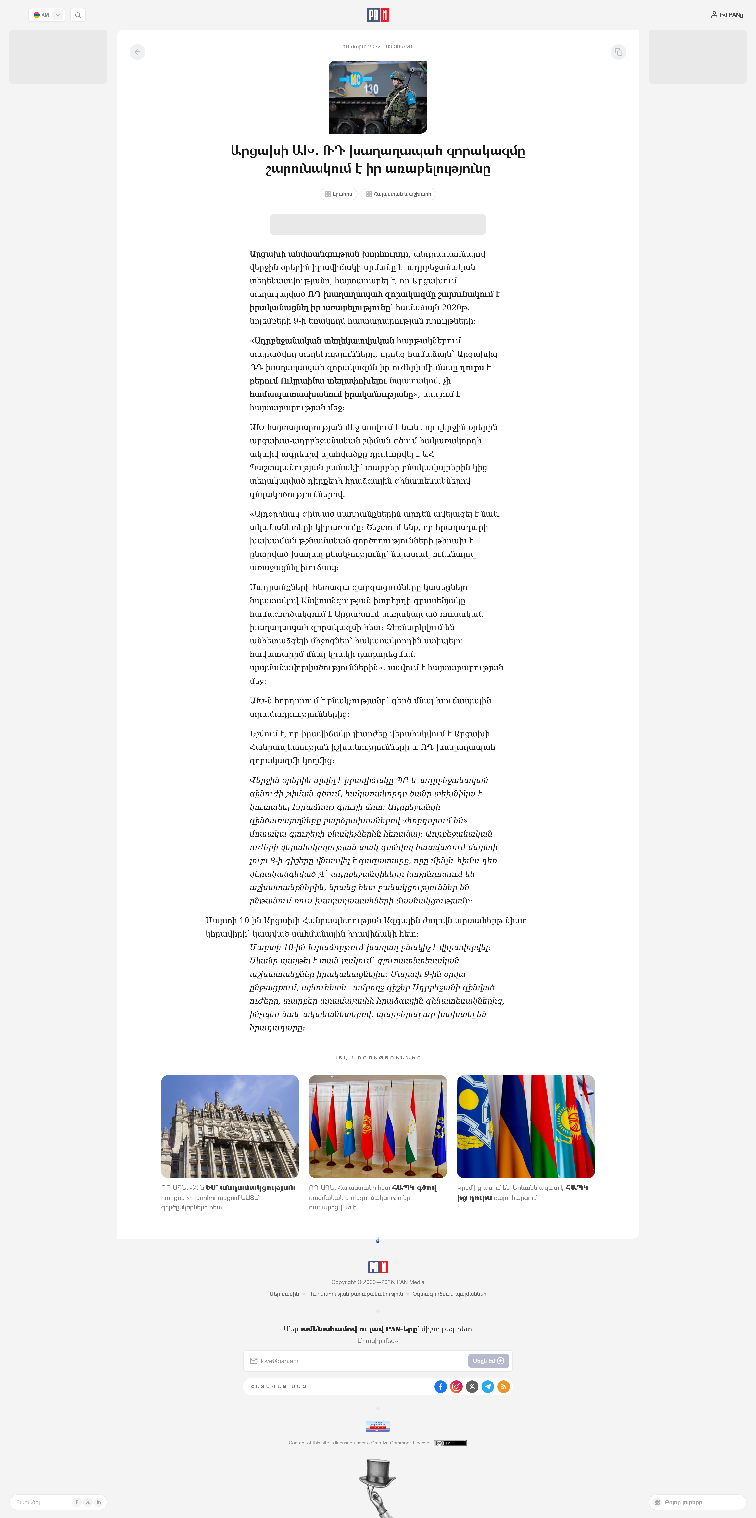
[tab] (475, 257)
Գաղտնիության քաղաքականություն (356, 1294)
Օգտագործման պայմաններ (449, 1294)
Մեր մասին (284, 1294)
